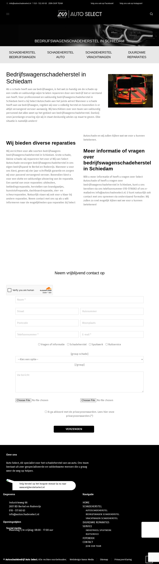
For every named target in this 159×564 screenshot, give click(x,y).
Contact (88, 542)
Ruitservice (92, 534)
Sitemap (104, 559)
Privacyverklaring (123, 559)
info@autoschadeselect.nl (24, 514)
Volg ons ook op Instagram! (131, 3)
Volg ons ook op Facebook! (102, 3)
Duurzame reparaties (96, 522)
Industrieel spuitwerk (98, 530)
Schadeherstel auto (60, 55)
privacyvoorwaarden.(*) (79, 415)
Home (86, 502)
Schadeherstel (92, 506)
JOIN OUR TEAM (55, 3)
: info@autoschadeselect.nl (19, 3)
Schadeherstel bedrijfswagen (22, 55)
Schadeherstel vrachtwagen (98, 55)
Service (87, 526)
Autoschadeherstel (96, 510)
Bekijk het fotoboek (77, 254)
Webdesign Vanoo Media (82, 559)
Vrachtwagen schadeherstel (102, 518)
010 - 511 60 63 (39, 3)
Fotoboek (89, 538)
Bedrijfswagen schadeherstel (102, 514)
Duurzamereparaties (136, 55)
